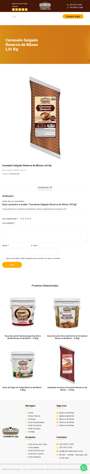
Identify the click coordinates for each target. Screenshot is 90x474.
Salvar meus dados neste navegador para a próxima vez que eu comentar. (33, 258)
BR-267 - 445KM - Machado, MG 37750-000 (73, 456)
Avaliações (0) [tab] (45, 187)
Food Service (15, 174)
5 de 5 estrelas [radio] (30, 218)
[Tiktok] (26, 9)
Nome (5, 245)
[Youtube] (23, 9)
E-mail (34, 245)
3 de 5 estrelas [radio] (26, 218)
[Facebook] (13, 9)
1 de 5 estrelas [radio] (21, 218)
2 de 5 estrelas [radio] (23, 218)
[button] (83, 467)
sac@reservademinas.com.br (71, 451)
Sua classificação (10, 219)
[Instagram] (16, 9)
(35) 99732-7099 (76, 7)
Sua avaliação (8, 223)
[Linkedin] (19, 9)
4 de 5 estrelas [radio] (28, 218)
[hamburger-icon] (14, 16)
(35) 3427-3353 (76, 5)
